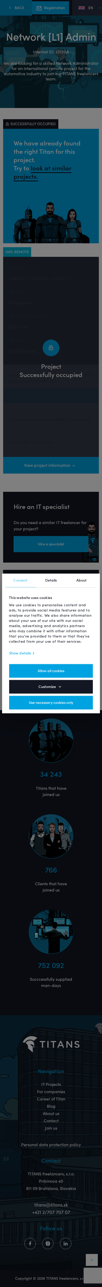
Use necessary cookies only (51, 702)
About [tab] (81, 580)
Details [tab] (51, 580)
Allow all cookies (51, 671)
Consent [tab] (20, 580)
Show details (20, 653)
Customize (47, 687)
